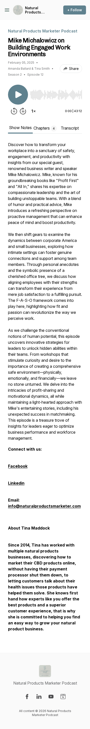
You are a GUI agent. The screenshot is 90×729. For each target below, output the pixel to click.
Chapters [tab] (44, 128)
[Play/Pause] (18, 95)
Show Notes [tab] (20, 127)
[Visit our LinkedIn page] (39, 696)
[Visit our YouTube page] (51, 696)
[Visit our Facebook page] (27, 696)
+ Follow (74, 10)
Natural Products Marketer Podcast (33, 10)
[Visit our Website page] (63, 696)
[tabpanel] (45, 389)
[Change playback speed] (33, 111)
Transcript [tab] (70, 128)
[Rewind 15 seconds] (14, 111)
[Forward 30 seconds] (23, 111)
